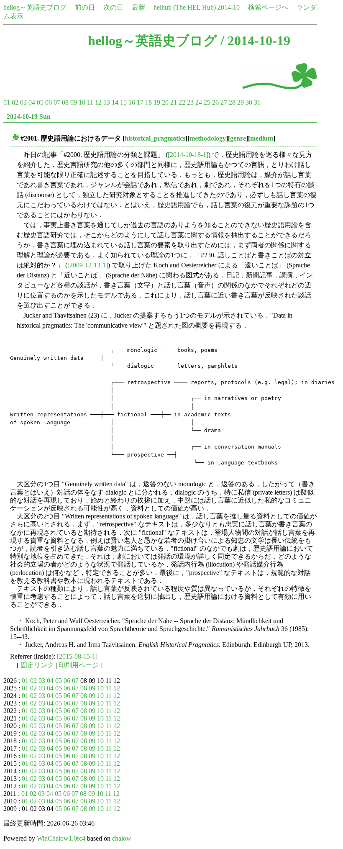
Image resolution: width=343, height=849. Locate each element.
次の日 (113, 7)
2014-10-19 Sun (29, 116)
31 (257, 102)
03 (23, 102)
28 (232, 102)
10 (82, 102)
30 (249, 102)
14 (115, 102)
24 (198, 102)
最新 (138, 7)
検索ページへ (268, 7)
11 (90, 102)
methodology (207, 138)
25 (207, 102)
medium (261, 138)
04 (31, 102)
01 (6, 102)
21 (173, 102)
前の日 (85, 7)
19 (157, 102)
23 (190, 102)
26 (215, 102)
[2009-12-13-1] (87, 265)
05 (40, 102)
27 (223, 102)
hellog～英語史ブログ (35, 7)
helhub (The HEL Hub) (185, 7)
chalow (121, 838)
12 (98, 102)
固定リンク (37, 665)
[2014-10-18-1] (188, 154)
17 (140, 102)
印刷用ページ (79, 665)
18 (148, 102)
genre (238, 138)
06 (48, 102)
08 (65, 102)
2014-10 (229, 7)
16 (131, 102)
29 (240, 102)
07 (57, 102)
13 (106, 102)
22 (182, 102)
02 (15, 102)
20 (165, 102)
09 (73, 102)
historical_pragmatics (155, 138)
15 (123, 102)
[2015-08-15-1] (77, 656)
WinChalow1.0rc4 (61, 838)
